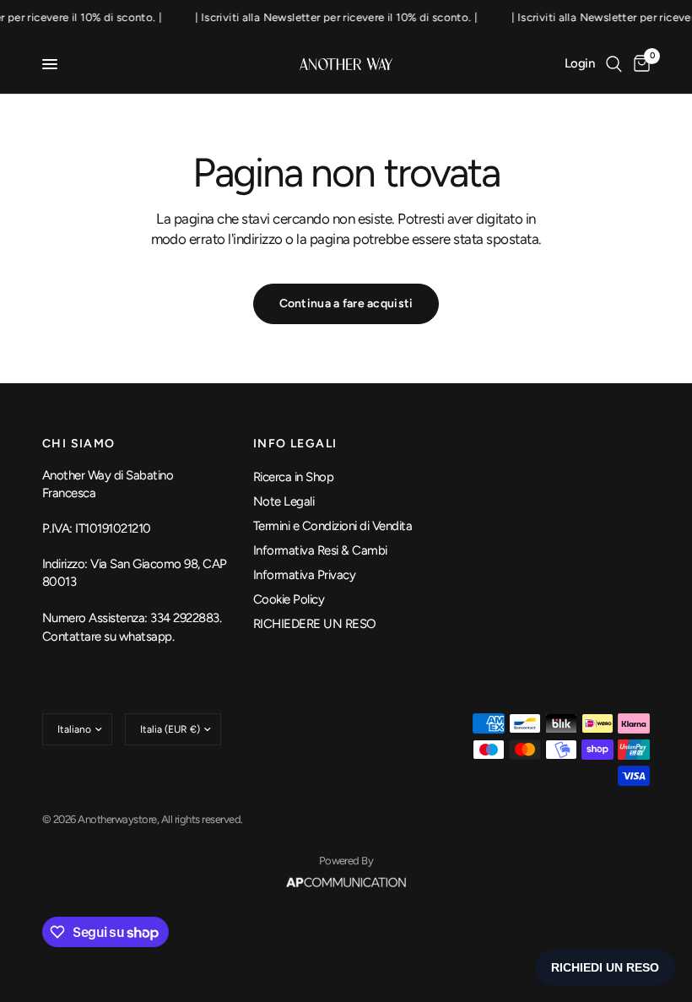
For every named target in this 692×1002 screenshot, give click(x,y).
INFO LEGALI (295, 444)
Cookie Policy (288, 599)
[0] (639, 64)
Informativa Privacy (304, 574)
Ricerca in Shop (293, 477)
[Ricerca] (614, 64)
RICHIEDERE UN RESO (314, 623)
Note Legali (283, 501)
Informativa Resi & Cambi (320, 550)
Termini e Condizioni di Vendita (332, 525)
